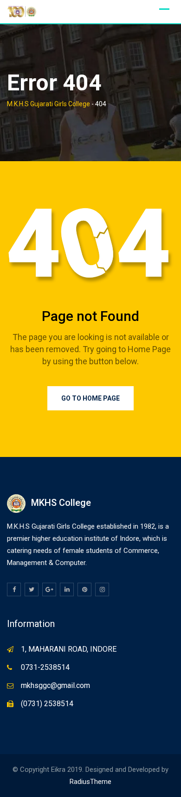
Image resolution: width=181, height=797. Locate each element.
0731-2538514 (45, 667)
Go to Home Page (90, 398)
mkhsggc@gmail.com (55, 685)
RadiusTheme (90, 781)
